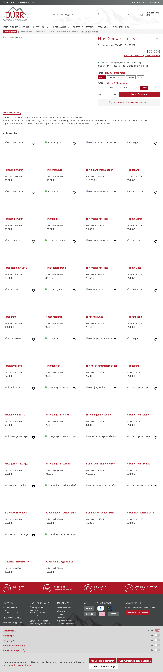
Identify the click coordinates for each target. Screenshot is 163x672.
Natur (101, 77)
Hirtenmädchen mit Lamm (141, 512)
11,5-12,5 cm (122, 87)
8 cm (101, 87)
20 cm (153, 87)
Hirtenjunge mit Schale (98, 414)
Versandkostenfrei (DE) (126, 102)
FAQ (127, 2)
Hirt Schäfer (11, 316)
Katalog (145, 2)
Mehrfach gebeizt (116, 77)
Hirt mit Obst (134, 267)
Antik (140, 77)
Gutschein (135, 2)
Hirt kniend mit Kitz (15, 414)
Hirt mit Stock (52, 365)
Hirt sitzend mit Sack (16, 267)
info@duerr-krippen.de (12, 622)
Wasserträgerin (53, 316)
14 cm (134, 87)
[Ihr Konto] (135, 14)
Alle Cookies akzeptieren (102, 660)
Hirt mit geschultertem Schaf (101, 365)
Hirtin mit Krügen (14, 169)
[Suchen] (100, 14)
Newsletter (154, 2)
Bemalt (131, 77)
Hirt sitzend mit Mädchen (99, 169)
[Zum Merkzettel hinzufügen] (157, 39)
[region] (47, 63)
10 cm (110, 87)
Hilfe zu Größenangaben (117, 83)
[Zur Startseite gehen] (15, 14)
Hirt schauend (134, 316)
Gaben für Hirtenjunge (17, 561)
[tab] (12, 113)
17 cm (144, 87)
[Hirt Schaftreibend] (47, 63)
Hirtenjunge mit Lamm (57, 463)
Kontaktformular (64, 608)
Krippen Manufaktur (65, 620)
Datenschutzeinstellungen (103, 666)
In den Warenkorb (139, 94)
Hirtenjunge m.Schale (138, 463)
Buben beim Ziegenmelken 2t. (100, 465)
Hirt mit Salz (51, 218)
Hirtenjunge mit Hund (57, 414)
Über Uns (61, 611)
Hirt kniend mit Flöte (97, 218)
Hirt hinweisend (13, 365)
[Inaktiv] (157, 635)
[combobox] (74, 14)
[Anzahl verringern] (100, 94)
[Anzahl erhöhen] (115, 94)
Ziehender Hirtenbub (16, 512)
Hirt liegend (133, 169)
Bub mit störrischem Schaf (100, 512)
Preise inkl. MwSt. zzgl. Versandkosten (142, 55)
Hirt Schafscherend (55, 267)
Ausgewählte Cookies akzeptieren (135, 660)
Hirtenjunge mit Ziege (16, 463)
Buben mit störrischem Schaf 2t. (61, 514)
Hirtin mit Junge (53, 169)
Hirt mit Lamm (134, 218)
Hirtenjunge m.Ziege (138, 414)
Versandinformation (65, 623)
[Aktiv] (157, 630)
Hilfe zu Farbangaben (115, 72)
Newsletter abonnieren (137, 612)
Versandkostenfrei (144, 587)
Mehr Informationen (21, 665)
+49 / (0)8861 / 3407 (28, 2)
